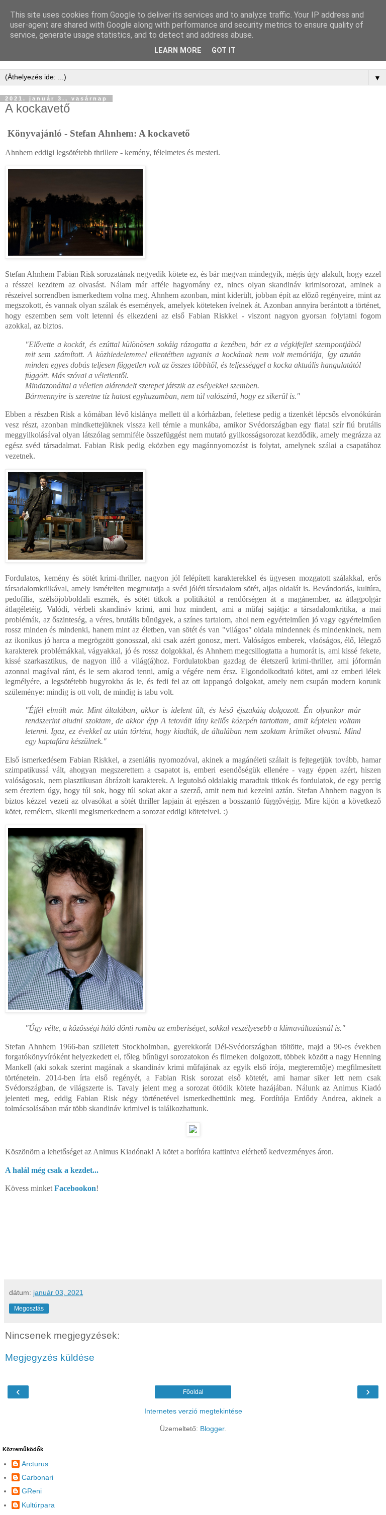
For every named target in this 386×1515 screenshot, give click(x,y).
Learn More (178, 50)
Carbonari (37, 1477)
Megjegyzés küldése (49, 1357)
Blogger (212, 1429)
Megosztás (29, 1308)
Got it (224, 50)
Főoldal (193, 1391)
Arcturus (35, 1464)
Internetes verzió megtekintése (193, 1411)
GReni (32, 1491)
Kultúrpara (38, 1505)
